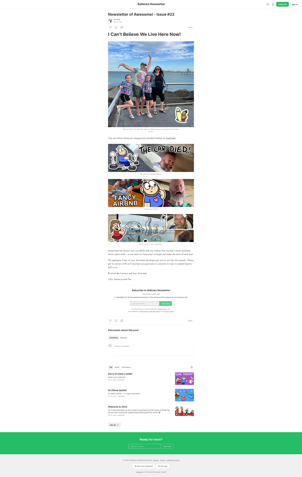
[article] (151, 378)
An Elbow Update (117, 390)
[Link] (105, 34)
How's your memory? (117, 377)
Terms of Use (162, 309)
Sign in (295, 4)
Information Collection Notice (150, 311)
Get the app (162, 466)
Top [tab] (110, 367)
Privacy (156, 460)
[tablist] (118, 337)
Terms (162, 460)
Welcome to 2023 (117, 406)
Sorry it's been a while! (120, 374)
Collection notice (172, 460)
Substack (139, 472)
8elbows (117, 19)
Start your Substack (145, 466)
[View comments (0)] (116, 27)
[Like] (110, 27)
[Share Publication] (273, 4)
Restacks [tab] (123, 338)
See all (113, 425)
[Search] (267, 4)
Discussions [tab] (126, 367)
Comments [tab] (113, 338)
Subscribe (282, 4)
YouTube (170, 138)
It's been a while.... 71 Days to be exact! (124, 393)
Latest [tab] (117, 367)
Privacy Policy (169, 311)
